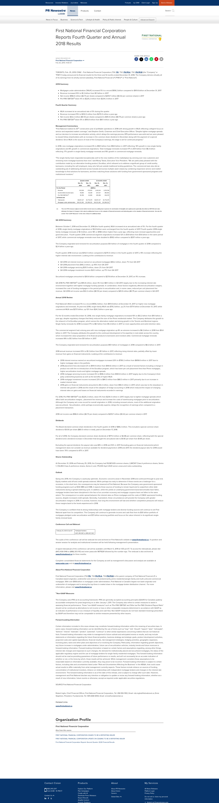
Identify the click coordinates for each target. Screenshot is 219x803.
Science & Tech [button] (77, 19)
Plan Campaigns (83, 791)
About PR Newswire (118, 789)
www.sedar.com (62, 563)
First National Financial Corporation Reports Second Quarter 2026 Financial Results (85, 742)
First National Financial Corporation (72, 726)
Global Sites (115, 797)
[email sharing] (161, 59)
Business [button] (64, 19)
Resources (49, 3)
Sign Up (155, 3)
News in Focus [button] (52, 19)
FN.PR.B (138, 72)
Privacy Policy (149, 793)
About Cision (115, 791)
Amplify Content (83, 800)
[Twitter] (51, 798)
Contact (97, 10)
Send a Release (166, 3)
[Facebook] (48, 798)
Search (168, 10)
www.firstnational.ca (140, 539)
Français (128, 3)
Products (85, 10)
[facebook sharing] (136, 59)
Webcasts (83, 3)
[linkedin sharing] (146, 59)
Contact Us (48, 795)
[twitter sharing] (141, 59)
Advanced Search (148, 19)
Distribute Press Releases (87, 795)
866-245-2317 (52, 789)
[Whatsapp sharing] (151, 59)
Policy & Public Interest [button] (112, 19)
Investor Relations (62, 3)
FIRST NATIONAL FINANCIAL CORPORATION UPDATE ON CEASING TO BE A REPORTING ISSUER (90, 739)
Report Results (83, 798)
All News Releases (151, 789)
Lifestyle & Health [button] (93, 19)
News (72, 10)
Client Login (146, 3)
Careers (114, 793)
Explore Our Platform (85, 789)
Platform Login (150, 791)
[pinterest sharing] (156, 59)
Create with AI (83, 793)
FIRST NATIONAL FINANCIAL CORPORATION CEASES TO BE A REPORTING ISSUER (85, 735)
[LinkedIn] (45, 798)
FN (117, 72)
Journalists (74, 3)
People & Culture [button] (131, 19)
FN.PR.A (127, 72)
